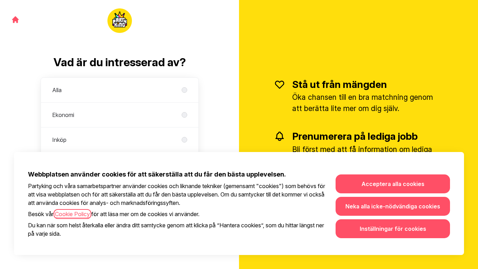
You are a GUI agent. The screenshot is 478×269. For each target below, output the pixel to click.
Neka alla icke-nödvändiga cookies (392, 206)
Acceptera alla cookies (392, 183)
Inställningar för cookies (393, 228)
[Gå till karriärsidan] (15, 19)
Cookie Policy (72, 214)
